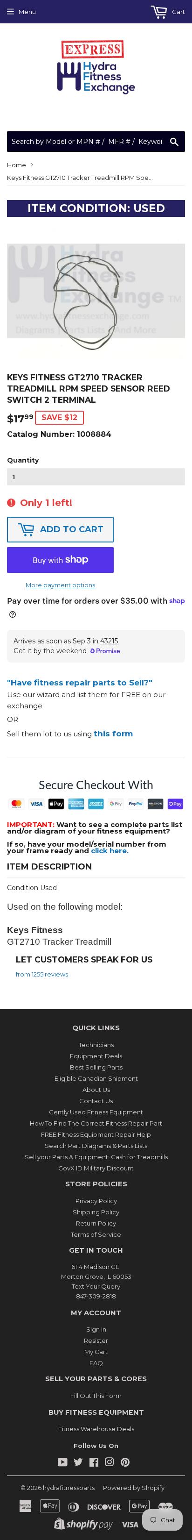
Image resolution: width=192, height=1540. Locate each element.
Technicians (96, 1044)
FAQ (96, 1363)
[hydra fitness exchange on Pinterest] (125, 1463)
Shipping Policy (96, 1212)
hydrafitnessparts (69, 1487)
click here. (110, 850)
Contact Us (96, 1101)
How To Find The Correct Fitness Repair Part (96, 1123)
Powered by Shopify (134, 1487)
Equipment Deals (96, 1056)
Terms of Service (96, 1234)
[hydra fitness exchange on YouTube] (63, 1463)
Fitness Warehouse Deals (96, 1429)
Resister (96, 1340)
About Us (96, 1089)
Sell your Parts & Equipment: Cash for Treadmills (96, 1157)
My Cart (96, 1351)
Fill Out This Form (96, 1395)
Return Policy (96, 1223)
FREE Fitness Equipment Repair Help (96, 1134)
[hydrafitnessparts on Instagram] (109, 1463)
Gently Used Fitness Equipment (96, 1112)
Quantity (23, 460)
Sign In (96, 1329)
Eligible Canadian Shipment (96, 1078)
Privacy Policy (96, 1201)
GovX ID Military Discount (96, 1168)
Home (16, 165)
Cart (178, 11)
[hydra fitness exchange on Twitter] (78, 1463)
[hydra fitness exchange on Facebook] (94, 1463)
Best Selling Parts (96, 1067)
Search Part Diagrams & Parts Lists (96, 1145)
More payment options (60, 585)
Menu (27, 11)
